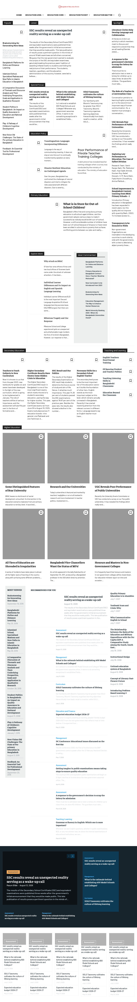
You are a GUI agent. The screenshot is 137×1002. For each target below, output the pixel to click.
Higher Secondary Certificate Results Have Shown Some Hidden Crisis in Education (38, 374)
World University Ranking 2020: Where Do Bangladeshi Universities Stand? (95, 314)
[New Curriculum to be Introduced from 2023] (80, 285)
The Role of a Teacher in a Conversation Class (123, 92)
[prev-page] (69, 856)
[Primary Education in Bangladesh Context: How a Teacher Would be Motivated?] (80, 273)
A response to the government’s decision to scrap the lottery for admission (122, 63)
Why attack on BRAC (53, 261)
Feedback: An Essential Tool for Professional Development (12, 151)
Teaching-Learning (64, 819)
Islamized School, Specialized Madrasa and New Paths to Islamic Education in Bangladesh (13, 638)
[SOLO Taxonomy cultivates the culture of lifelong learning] (42, 694)
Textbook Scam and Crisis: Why (119, 606)
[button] (119, 15)
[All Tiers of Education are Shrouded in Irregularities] (24, 534)
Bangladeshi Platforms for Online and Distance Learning (13, 65)
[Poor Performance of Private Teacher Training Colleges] (93, 139)
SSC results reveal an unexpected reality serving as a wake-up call (50, 32)
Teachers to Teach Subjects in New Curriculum (11, 373)
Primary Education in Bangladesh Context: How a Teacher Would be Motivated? (95, 275)
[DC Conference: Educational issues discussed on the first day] (42, 748)
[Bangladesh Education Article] (68, 7)
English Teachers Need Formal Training (111, 360)
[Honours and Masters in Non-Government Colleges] (113, 534)
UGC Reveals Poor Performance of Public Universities (122, 124)
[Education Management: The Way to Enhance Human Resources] (80, 303)
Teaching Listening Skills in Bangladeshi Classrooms (112, 382)
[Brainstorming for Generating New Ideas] (14, 34)
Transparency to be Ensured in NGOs (121, 224)
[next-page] (73, 856)
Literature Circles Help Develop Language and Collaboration (122, 32)
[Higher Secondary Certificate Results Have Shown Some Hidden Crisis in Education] (39, 361)
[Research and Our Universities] (68, 458)
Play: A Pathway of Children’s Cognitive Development (11, 126)
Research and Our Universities (68, 486)
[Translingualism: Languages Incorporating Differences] (35, 142)
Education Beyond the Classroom (111, 393)
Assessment (61, 630)
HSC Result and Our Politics (61, 371)
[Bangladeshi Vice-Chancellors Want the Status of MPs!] (68, 534)
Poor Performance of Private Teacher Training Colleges (93, 153)
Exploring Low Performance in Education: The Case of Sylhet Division (122, 157)
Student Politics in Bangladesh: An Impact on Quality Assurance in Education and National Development (13, 112)
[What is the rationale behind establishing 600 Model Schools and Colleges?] (42, 667)
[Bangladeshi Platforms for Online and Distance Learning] (80, 264)
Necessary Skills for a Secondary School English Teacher (87, 373)
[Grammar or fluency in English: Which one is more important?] (42, 829)
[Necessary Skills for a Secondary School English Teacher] (88, 361)
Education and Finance (65, 711)
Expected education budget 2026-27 (72, 714)
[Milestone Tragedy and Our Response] (35, 319)
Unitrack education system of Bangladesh (120, 667)
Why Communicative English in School (120, 618)
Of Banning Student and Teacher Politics (112, 370)
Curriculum (60, 684)
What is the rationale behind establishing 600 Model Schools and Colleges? (66, 95)
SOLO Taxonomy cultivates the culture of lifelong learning (93, 94)
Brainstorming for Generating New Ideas (13, 44)
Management (61, 657)
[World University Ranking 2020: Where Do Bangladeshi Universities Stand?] (80, 312)
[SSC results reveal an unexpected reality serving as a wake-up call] (92, 51)
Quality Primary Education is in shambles (122, 594)
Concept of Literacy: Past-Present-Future (122, 679)
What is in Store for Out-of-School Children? (81, 205)
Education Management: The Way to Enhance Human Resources (95, 303)
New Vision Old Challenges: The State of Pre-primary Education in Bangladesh (14, 745)
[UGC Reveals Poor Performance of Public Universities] (113, 458)
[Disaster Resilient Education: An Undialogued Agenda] (35, 169)
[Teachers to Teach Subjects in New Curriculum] (14, 361)
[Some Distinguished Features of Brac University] (24, 458)
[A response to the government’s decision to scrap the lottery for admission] (42, 802)
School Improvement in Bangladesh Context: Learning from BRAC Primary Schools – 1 (123, 192)
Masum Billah (12, 885)
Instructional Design (120, 656)
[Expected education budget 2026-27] (42, 721)
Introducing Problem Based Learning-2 (120, 691)
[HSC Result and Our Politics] (63, 361)
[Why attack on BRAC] (35, 262)
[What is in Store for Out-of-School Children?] (45, 224)
